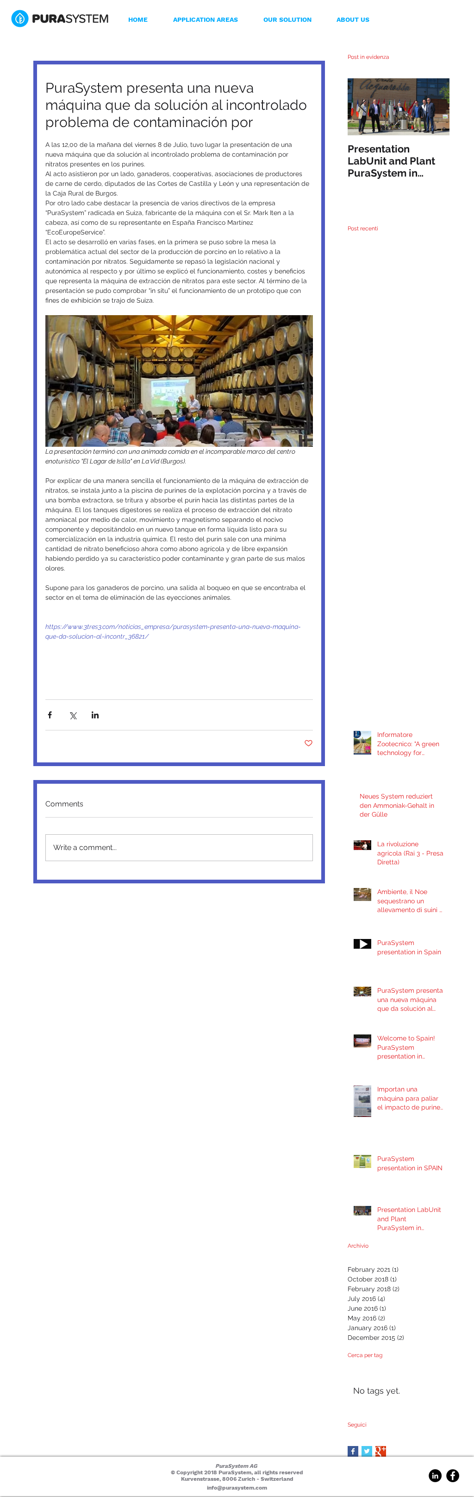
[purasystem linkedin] (435, 1475)
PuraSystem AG (237, 1466)
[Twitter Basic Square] (367, 1451)
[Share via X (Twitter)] (72, 714)
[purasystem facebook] (452, 1475)
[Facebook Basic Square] (353, 1451)
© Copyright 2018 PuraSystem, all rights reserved (237, 1472)
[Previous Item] (362, 107)
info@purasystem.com (237, 1487)
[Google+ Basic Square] (380, 1451)
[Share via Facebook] (49, 714)
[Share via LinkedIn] (95, 714)
